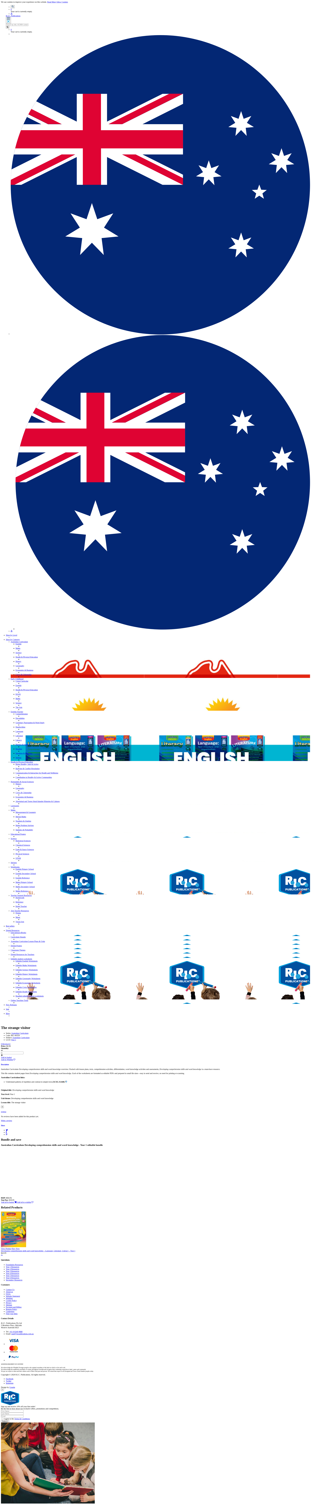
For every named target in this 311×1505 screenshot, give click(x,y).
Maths (18, 648)
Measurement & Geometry (26, 812)
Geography (20, 666)
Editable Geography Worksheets (28, 979)
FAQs (8, 1294)
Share (3, 1125)
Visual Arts (20, 922)
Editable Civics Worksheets (26, 987)
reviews (3, 1112)
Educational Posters (18, 834)
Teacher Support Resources (21, 895)
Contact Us (10, 1290)
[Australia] (163, 629)
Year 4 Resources (12, 1273)
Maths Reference (22, 891)
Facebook (9, 1379)
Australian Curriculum (19, 642)
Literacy (19, 740)
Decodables (20, 718)
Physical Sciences (22, 854)
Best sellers (10, 926)
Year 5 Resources (12, 1276)
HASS (18, 694)
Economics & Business (24, 670)
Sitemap (9, 1305)
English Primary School (25, 869)
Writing (18, 758)
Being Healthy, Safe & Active (27, 764)
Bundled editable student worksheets (30, 996)
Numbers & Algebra (23, 821)
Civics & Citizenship (23, 675)
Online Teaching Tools (19, 1000)
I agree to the (17, 1419)
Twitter (8, 1381)
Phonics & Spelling (23, 745)
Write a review (6, 1121)
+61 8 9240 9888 (15, 1332)
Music (18, 917)
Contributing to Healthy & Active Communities (34, 777)
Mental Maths (21, 817)
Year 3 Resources (12, 1271)
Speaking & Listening (24, 753)
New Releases (11, 1005)
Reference (19, 902)
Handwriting (20, 727)
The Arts (19, 707)
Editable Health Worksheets (26, 992)
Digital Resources (12, 930)
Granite (12, 1387)
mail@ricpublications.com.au (22, 1334)
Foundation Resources (14, 1265)
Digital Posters (16, 946)
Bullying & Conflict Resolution (28, 769)
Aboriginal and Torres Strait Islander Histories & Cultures (38, 801)
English (18, 644)
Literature (19, 736)
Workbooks (15, 867)
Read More (51, 2)
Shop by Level (11, 635)
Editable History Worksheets (26, 974)
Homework (20, 898)
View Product (6, 1249)
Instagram (9, 1383)
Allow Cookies (62, 2)
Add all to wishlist (24, 1202)
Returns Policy (11, 1309)
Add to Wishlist (7, 1060)
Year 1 (13, 1040)
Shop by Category (13, 640)
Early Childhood (17, 679)
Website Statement (13, 1296)
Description (5, 1064)
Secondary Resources (14, 1280)
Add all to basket (7, 1202)
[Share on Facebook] (6, 1132)
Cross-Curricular (22, 681)
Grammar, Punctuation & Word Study (30, 723)
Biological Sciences (23, 841)
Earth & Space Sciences (25, 849)
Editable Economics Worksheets (28, 983)
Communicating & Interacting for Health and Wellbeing (37, 773)
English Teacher (17, 712)
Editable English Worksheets (27, 961)
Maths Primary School (24, 882)
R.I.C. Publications (13, 16)
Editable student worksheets (21, 959)
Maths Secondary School (25, 887)
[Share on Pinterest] (6, 1134)
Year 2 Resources (12, 1269)
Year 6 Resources (12, 1278)
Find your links (11, 1314)
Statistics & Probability (24, 830)
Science (19, 653)
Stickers (14, 863)
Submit (4, 1421)
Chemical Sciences (23, 845)
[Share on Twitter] (7, 1130)
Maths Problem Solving (25, 825)
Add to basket (6, 1057)
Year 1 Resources (12, 1267)
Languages (15, 806)
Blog (8, 1014)
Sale (7, 1009)
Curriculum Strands (18, 937)
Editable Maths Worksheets (26, 965)
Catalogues (10, 1311)
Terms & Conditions (22, 1419)
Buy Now (16, 1249)
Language (19, 731)
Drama (18, 913)
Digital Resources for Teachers (22, 954)
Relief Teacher (21, 906)
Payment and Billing (14, 1307)
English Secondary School (26, 874)
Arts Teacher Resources (20, 911)
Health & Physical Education (27, 657)
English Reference (23, 878)
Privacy (9, 1303)
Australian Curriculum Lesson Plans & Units (28, 941)
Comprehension (22, 714)
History (18, 661)
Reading (19, 749)
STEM (18, 858)
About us (9, 1292)
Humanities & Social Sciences (22, 782)
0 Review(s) (5, 1044)
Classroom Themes (18, 950)
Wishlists (9, 1298)
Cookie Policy (11, 1301)
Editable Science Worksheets (27, 970)
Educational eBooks (18, 933)
